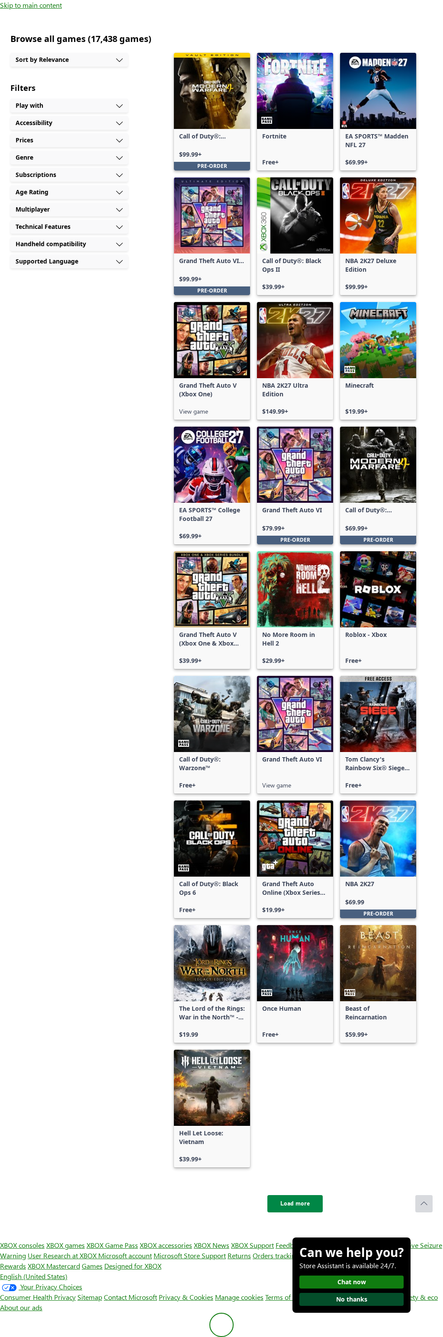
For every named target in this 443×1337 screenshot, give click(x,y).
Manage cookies (239, 1297)
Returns (239, 1255)
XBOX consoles (22, 1245)
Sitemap (89, 1297)
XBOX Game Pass (112, 1245)
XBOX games (65, 1245)
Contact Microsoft (130, 1297)
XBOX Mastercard (54, 1265)
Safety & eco (419, 1297)
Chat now (351, 1282)
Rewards (13, 1265)
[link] (212, 111)
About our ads (21, 1307)
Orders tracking (276, 1255)
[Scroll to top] (424, 1203)
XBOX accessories (166, 1245)
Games (92, 1265)
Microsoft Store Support (190, 1255)
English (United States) (33, 1276)
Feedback (290, 1245)
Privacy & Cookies (186, 1297)
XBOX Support (252, 1245)
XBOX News (211, 1245)
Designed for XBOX (132, 1265)
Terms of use (284, 1297)
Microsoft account (125, 1255)
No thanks (351, 1299)
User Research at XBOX (63, 1255)
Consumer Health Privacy (38, 1297)
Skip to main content (31, 5)
